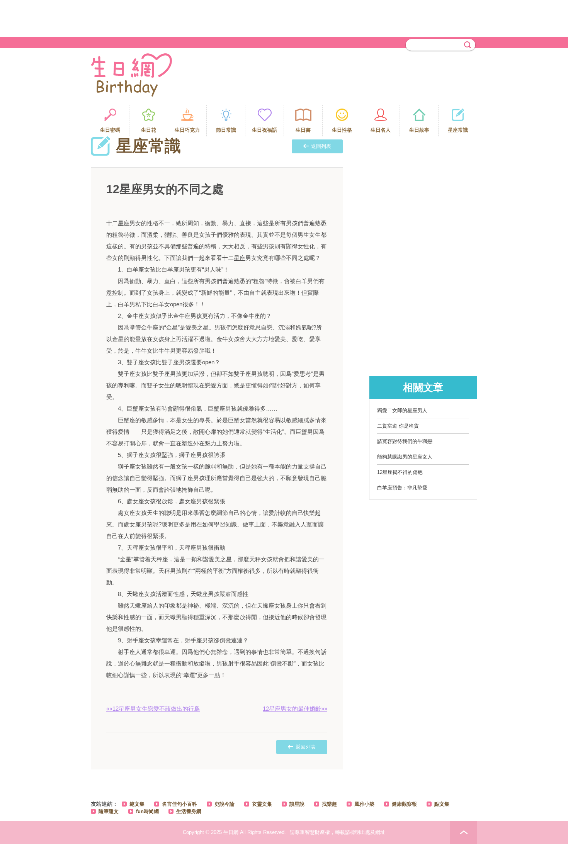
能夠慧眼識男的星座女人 (404, 457)
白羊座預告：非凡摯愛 (402, 488)
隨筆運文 (109, 811)
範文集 (137, 804)
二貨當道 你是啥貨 (398, 426)
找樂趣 (329, 804)
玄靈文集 (262, 804)
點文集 (441, 804)
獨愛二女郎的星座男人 (402, 410)
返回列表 (321, 146)
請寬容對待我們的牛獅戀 (404, 441)
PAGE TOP (463, 832)
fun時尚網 (147, 811)
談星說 (296, 804)
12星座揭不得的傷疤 (400, 472)
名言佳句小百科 (179, 804)
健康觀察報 (404, 804)
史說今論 (224, 804)
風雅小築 (364, 804)
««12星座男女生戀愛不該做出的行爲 (153, 708)
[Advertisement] (284, 17)
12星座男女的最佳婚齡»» (295, 708)
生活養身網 (188, 811)
